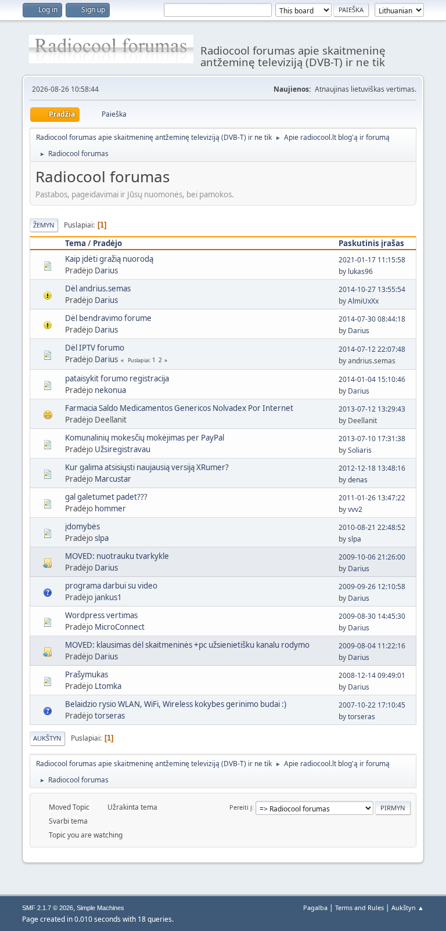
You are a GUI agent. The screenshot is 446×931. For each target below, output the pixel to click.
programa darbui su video (111, 585)
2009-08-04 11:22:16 (372, 646)
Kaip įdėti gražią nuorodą (109, 259)
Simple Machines (100, 907)
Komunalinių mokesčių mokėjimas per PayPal (144, 437)
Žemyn (44, 225)
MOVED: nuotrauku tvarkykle (117, 556)
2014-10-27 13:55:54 (372, 289)
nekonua (110, 390)
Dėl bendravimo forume (108, 318)
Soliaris (360, 450)
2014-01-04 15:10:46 (372, 379)
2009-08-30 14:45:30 (372, 616)
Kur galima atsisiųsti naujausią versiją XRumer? (147, 467)
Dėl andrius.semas (98, 288)
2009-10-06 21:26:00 (372, 557)
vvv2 (355, 509)
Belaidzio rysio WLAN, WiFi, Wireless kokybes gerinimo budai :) (175, 704)
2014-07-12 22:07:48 (372, 349)
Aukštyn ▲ (407, 907)
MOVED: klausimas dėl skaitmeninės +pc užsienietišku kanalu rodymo (187, 645)
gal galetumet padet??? (106, 497)
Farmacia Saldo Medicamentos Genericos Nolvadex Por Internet (179, 408)
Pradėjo (107, 243)
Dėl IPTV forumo (94, 347)
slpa (102, 538)
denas (358, 480)
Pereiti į (240, 807)
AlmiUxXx (363, 301)
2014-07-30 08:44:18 (372, 319)
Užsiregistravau (122, 449)
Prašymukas (86, 674)
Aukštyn (47, 738)
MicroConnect (120, 627)
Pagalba (315, 907)
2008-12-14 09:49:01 (372, 675)
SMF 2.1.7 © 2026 (47, 907)
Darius (106, 270)
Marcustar (113, 479)
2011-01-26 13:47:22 (372, 498)
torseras (110, 715)
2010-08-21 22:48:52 (372, 527)
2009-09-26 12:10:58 (372, 586)
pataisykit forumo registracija (117, 378)
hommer (110, 508)
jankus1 (108, 597)
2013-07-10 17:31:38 (372, 438)
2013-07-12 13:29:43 (372, 409)
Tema (75, 243)
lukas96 (360, 271)
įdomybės (82, 526)
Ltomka (108, 686)
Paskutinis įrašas (371, 243)
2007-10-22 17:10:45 (372, 705)
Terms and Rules (359, 907)
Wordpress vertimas (101, 615)
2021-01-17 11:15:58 (372, 260)
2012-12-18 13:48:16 (372, 468)
